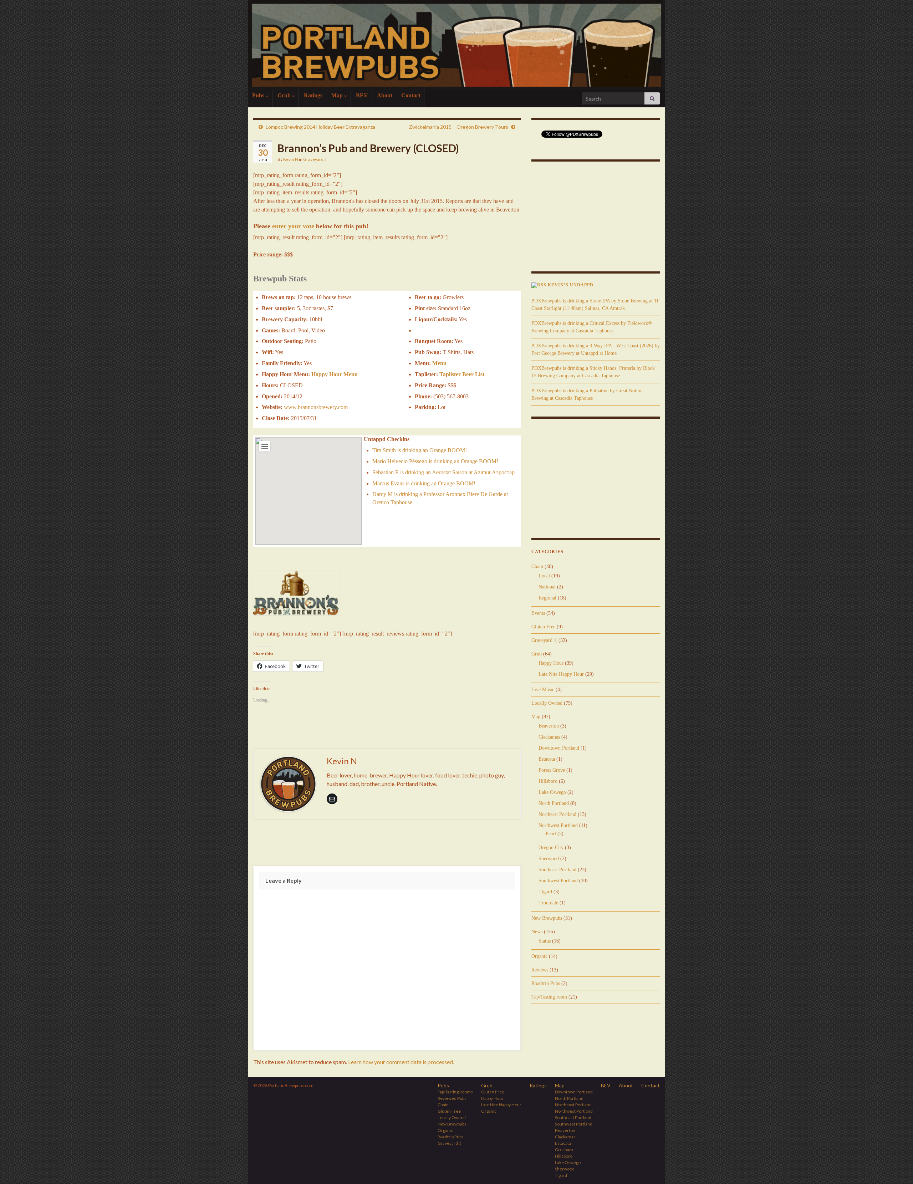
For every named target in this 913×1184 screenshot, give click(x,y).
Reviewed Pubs (452, 1098)
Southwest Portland (558, 880)
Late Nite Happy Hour (561, 674)
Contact (410, 95)
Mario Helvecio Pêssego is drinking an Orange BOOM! (435, 461)
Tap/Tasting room (549, 997)
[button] (308, 487)
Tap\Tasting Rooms (455, 1091)
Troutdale (548, 902)
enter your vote (293, 226)
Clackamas (549, 737)
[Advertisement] (387, 844)
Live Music (542, 689)
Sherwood (549, 858)
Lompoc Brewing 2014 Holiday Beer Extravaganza (320, 127)
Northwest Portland (558, 825)
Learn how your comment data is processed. (401, 1061)
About (384, 95)
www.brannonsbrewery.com (316, 407)
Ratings (313, 95)
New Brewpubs (546, 918)
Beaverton (549, 726)
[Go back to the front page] (456, 45)
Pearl (551, 833)
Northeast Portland (557, 814)
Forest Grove (552, 770)
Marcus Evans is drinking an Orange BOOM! (423, 483)
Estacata (547, 759)
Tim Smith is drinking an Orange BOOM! (419, 450)
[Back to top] (897, 1168)
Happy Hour (551, 663)
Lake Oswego (552, 792)
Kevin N (290, 159)
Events (538, 613)
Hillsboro (548, 781)
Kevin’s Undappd (570, 284)
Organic (539, 956)
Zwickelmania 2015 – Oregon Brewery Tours (458, 127)
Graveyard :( (315, 159)
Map (337, 95)
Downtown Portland (559, 748)
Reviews (539, 970)
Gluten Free (543, 626)
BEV (362, 95)
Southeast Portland (557, 869)
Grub (284, 95)
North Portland (554, 803)
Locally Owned (546, 703)
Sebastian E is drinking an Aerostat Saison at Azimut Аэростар (443, 472)
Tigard (545, 891)
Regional (547, 598)
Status (545, 941)
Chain (537, 566)
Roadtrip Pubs (545, 983)
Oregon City (551, 847)
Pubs (259, 95)
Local (544, 575)
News (536, 931)
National (547, 587)
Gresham (564, 1149)
